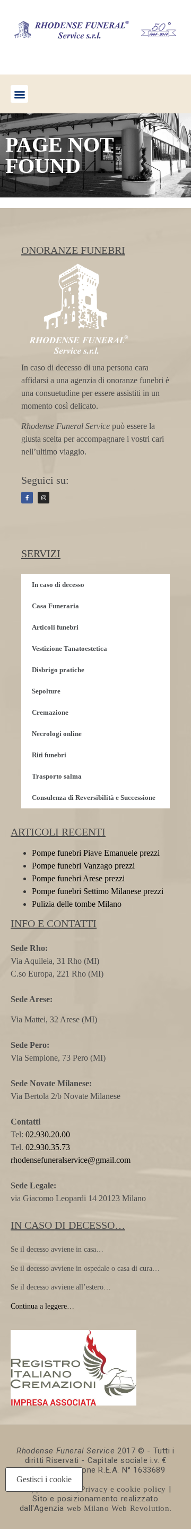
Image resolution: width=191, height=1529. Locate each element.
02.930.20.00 (47, 1134)
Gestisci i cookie (44, 1479)
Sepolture (46, 691)
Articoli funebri (55, 627)
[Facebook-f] (27, 497)
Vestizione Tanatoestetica (69, 648)
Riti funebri (49, 755)
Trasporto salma (57, 776)
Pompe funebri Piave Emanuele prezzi (96, 852)
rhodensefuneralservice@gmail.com (71, 1159)
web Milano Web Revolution (118, 1508)
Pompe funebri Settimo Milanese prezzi (97, 891)
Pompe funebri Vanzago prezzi (83, 865)
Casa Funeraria (55, 606)
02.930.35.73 (46, 1147)
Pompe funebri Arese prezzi (78, 878)
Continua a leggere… (42, 1306)
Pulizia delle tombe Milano (76, 903)
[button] (19, 94)
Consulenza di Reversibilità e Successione (93, 797)
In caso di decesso (58, 585)
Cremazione (50, 712)
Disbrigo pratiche (58, 670)
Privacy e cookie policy (123, 1489)
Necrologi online (57, 734)
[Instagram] (43, 497)
